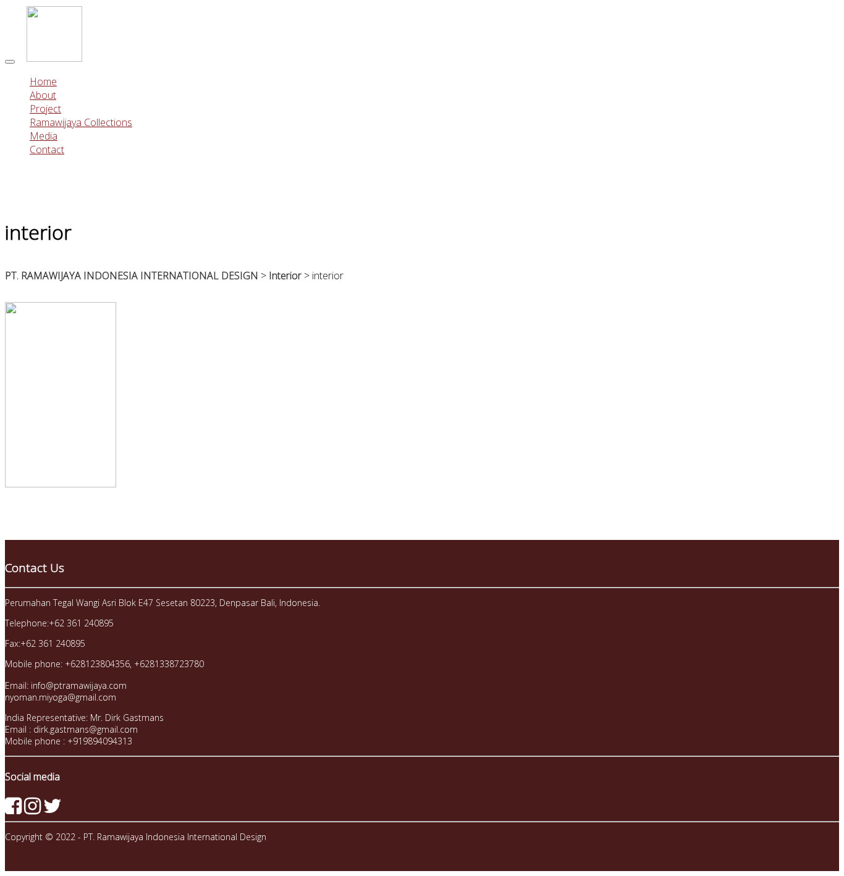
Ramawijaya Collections (81, 122)
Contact (47, 149)
